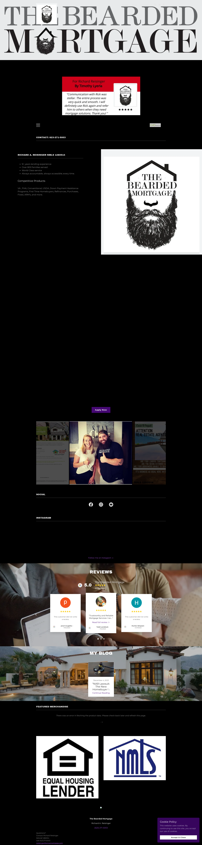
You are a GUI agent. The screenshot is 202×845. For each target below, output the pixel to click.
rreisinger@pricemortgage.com (49, 843)
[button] (164, 5)
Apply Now (101, 410)
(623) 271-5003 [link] (101, 828)
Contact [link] (145, 5)
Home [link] (125, 5)
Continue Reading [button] (101, 693)
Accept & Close (178, 837)
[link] (46, 4)
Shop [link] (134, 5)
